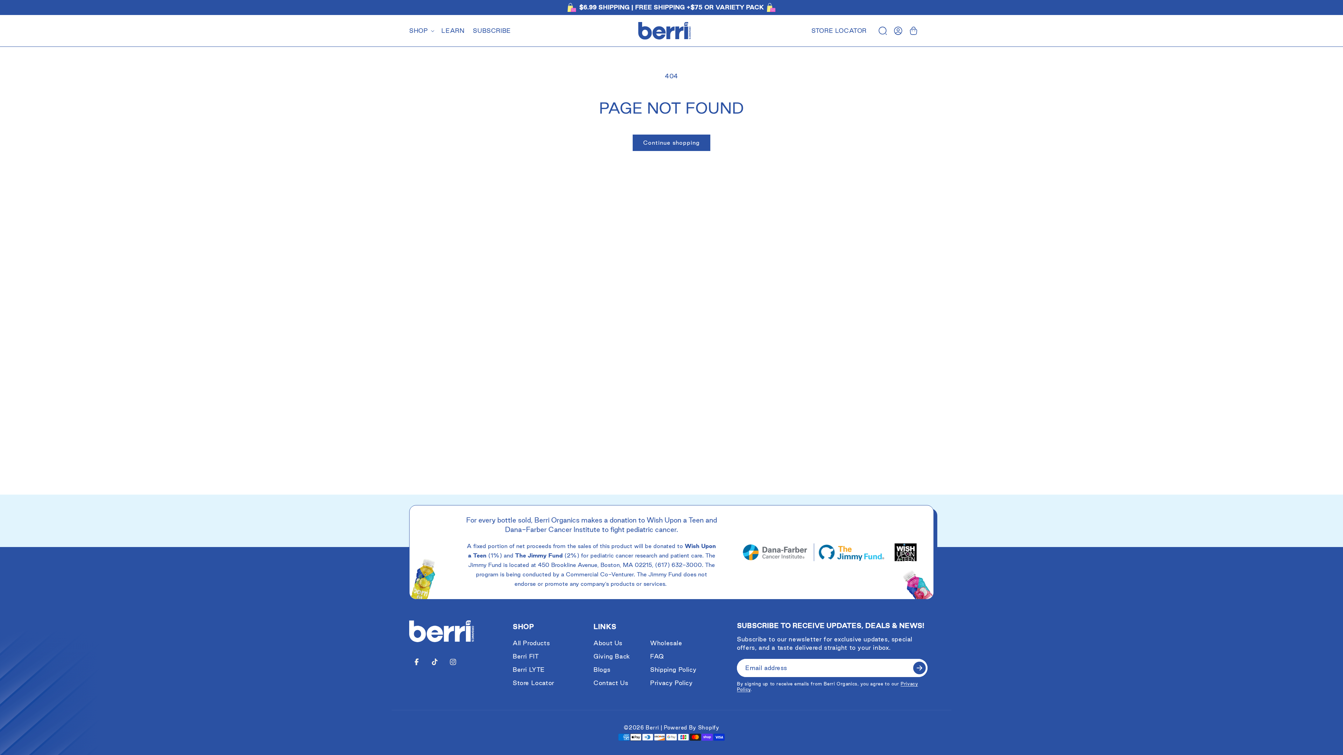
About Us (608, 643)
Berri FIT (526, 656)
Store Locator (839, 31)
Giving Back (612, 656)
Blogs (602, 669)
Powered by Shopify (691, 728)
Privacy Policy (671, 683)
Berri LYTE (529, 669)
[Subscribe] (919, 668)
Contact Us (611, 683)
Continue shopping (671, 142)
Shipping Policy (673, 669)
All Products (531, 643)
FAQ (657, 656)
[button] (421, 31)
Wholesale (666, 643)
